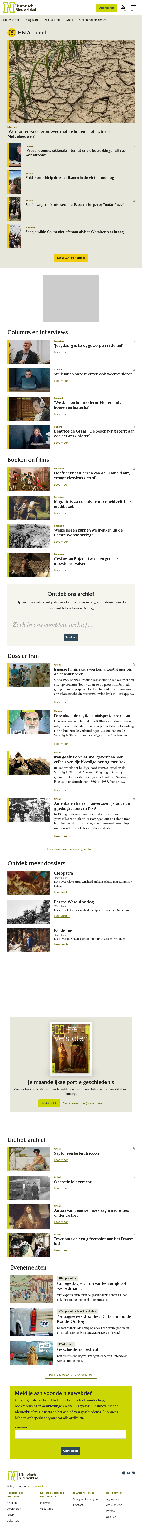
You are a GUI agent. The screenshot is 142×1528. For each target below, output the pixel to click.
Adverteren (14, 1520)
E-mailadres (21, 1427)
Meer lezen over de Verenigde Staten (71, 849)
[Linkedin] (133, 1473)
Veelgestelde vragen (85, 1499)
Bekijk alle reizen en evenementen (71, 1374)
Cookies (111, 1516)
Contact (78, 1504)
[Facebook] (123, 1473)
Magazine (32, 20)
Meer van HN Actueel (71, 258)
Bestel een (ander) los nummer (83, 1103)
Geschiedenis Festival (93, 20)
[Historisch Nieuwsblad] (19, 7)
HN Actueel (52, 20)
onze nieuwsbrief (37, 1486)
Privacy (110, 1510)
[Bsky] (128, 1473)
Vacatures (46, 1508)
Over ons (12, 1502)
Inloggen (45, 1502)
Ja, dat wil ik (49, 1103)
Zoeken (71, 637)
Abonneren (106, 7)
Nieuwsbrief (11, 20)
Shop (69, 20)
